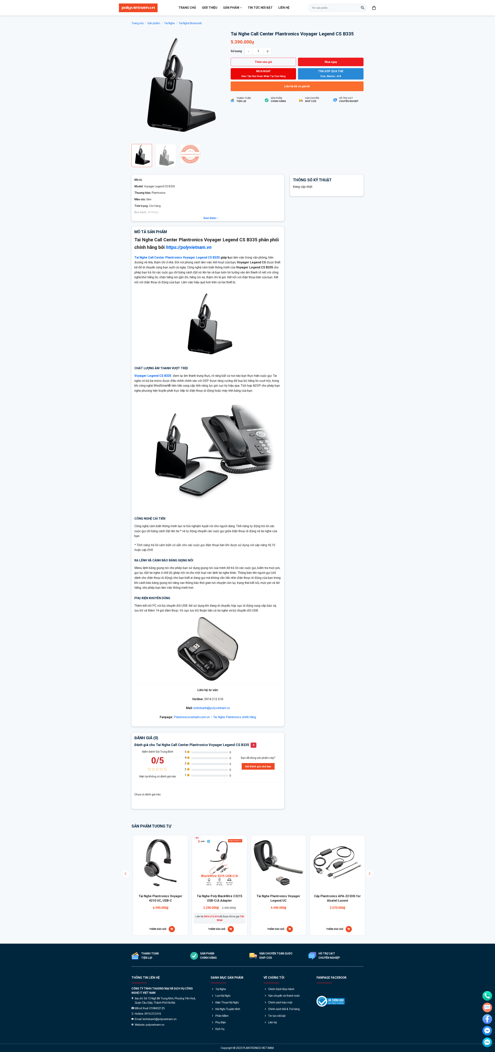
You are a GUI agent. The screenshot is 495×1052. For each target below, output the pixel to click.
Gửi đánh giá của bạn (258, 766)
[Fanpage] (487, 1019)
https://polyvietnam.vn (189, 247)
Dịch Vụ (219, 1029)
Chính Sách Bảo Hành (281, 989)
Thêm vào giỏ (263, 61)
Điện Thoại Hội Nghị (227, 1002)
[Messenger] (487, 1031)
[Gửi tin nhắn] (487, 1007)
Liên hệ (283, 7)
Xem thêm (210, 218)
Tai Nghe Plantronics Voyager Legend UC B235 (215, 898)
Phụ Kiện (220, 1022)
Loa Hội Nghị (222, 995)
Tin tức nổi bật (260, 7)
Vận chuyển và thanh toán (284, 995)
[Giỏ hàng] (374, 7)
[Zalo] (487, 1042)
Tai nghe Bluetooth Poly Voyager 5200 (274, 898)
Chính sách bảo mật (280, 1002)
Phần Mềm (222, 1015)
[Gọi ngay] (487, 996)
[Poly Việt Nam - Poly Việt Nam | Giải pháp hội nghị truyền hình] (138, 8)
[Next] (218, 86)
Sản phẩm (231, 7)
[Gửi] (362, 8)
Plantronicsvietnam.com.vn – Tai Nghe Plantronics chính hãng (215, 717)
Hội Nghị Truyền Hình (227, 1009)
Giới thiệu (209, 7)
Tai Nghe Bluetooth (190, 23)
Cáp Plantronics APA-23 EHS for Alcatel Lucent (156, 898)
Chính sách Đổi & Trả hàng (284, 1009)
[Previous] (138, 86)
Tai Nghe (169, 23)
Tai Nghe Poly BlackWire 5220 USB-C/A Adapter (333, 898)
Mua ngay (331, 61)
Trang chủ (187, 7)
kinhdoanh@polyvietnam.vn (212, 708)
